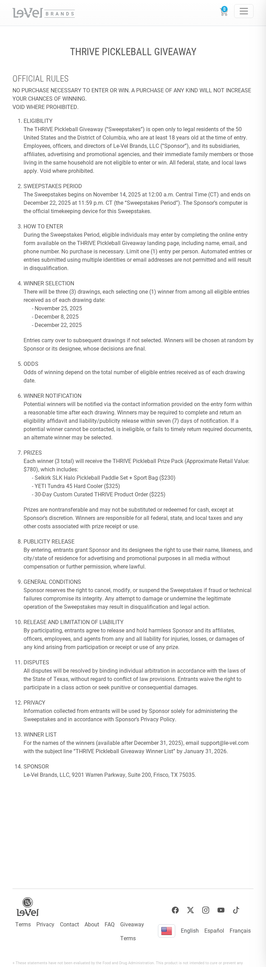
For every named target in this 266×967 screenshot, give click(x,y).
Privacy (45, 924)
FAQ (110, 924)
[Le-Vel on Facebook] (175, 910)
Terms (23, 924)
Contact (69, 924)
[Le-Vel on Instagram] (205, 910)
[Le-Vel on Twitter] (190, 910)
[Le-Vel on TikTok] (236, 910)
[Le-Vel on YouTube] (221, 910)
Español (214, 930)
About (92, 924)
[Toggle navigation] (244, 11)
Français (240, 930)
